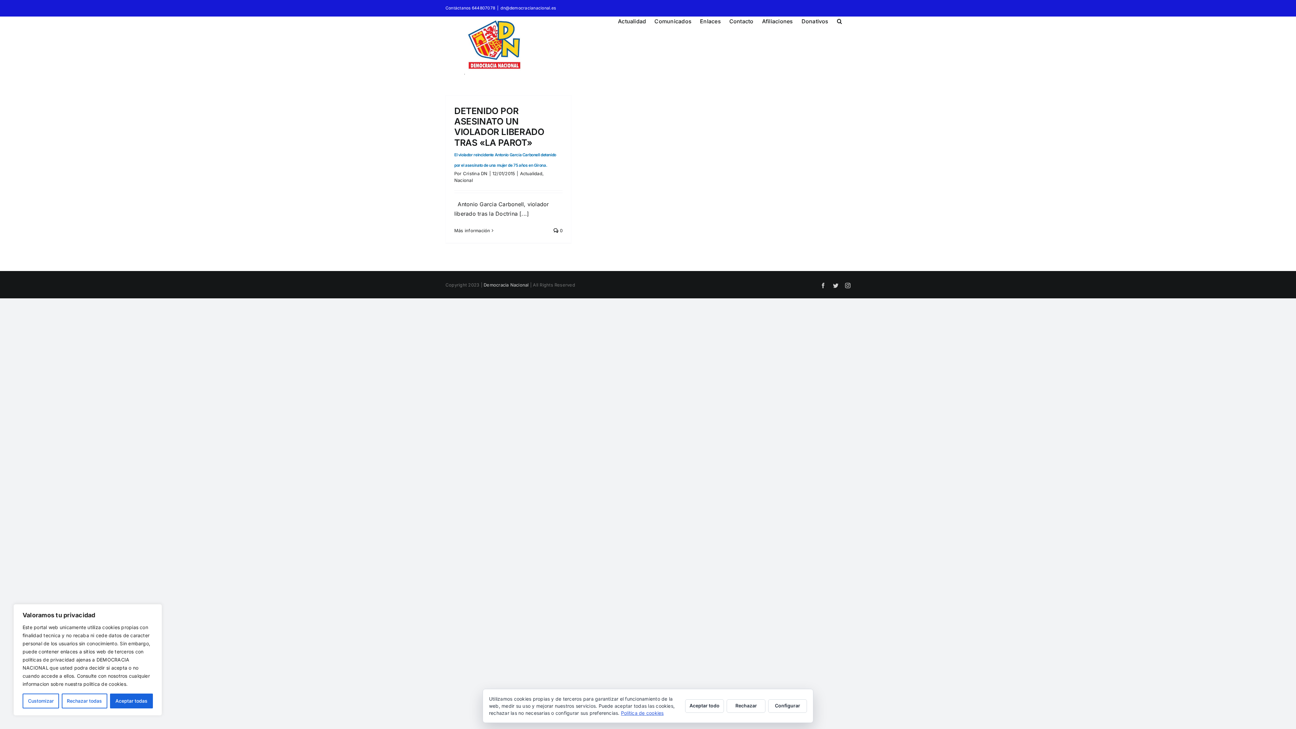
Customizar (41, 701)
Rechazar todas (84, 701)
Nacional (463, 180)
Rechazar (746, 705)
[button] (839, 20)
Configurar (787, 705)
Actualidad (531, 173)
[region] (88, 660)
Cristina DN (475, 173)
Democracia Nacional (506, 285)
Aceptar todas (131, 701)
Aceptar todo (705, 705)
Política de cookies (642, 713)
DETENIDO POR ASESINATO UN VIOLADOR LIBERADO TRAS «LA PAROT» (505, 137)
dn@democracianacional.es (528, 7)
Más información (472, 230)
